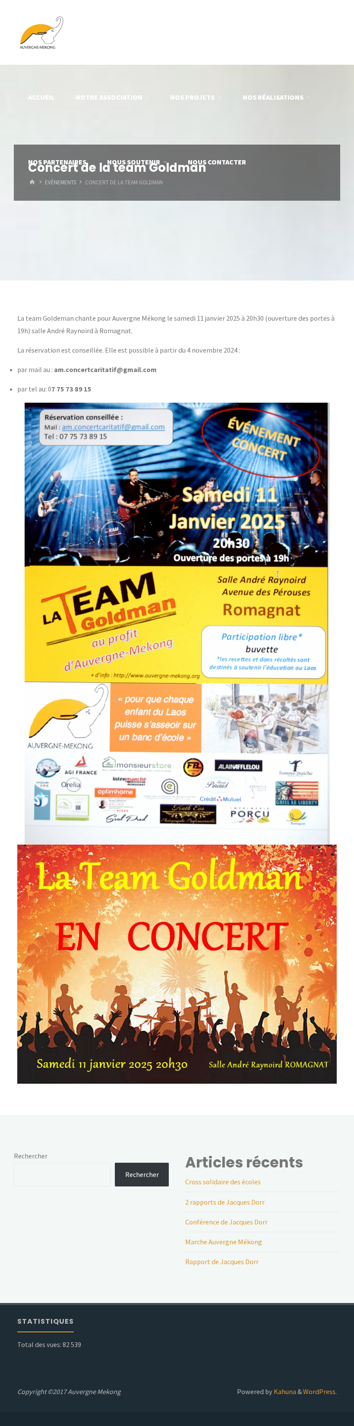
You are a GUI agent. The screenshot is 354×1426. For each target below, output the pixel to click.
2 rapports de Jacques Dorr (225, 1202)
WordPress (319, 1391)
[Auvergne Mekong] (41, 32)
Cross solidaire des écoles (223, 1181)
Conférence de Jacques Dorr (226, 1222)
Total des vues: (40, 1344)
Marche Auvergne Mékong (223, 1241)
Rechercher (30, 1156)
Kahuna (284, 1391)
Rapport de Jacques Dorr (222, 1261)
